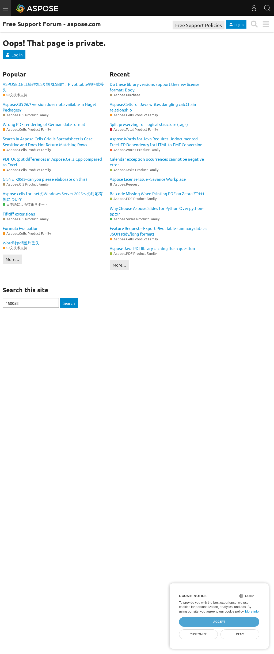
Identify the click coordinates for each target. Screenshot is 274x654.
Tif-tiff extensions (19, 213)
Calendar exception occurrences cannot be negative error (157, 161)
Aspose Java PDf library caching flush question (152, 248)
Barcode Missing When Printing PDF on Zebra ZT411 (157, 193)
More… (12, 259)
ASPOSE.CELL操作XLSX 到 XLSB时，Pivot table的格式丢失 (53, 87)
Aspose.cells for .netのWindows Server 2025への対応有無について (53, 196)
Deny (240, 634)
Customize (198, 634)
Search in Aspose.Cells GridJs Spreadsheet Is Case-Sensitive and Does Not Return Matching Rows (48, 141)
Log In (17, 54)
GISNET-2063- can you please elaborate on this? (45, 179)
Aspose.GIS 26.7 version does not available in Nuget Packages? (49, 107)
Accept (219, 621)
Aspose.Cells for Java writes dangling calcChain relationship (153, 107)
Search (69, 303)
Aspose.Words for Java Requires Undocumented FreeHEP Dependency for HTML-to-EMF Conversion (156, 141)
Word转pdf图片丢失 (21, 242)
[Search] (267, 8)
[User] (254, 8)
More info (252, 611)
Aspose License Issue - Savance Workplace (148, 179)
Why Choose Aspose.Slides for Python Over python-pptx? (156, 211)
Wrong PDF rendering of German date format (44, 124)
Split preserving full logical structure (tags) (149, 124)
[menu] (265, 24)
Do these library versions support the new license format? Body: (154, 87)
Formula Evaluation (21, 228)
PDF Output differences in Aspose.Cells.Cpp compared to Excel (52, 161)
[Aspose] (37, 8)
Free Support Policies (198, 25)
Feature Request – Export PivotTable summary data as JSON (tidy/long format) (158, 231)
